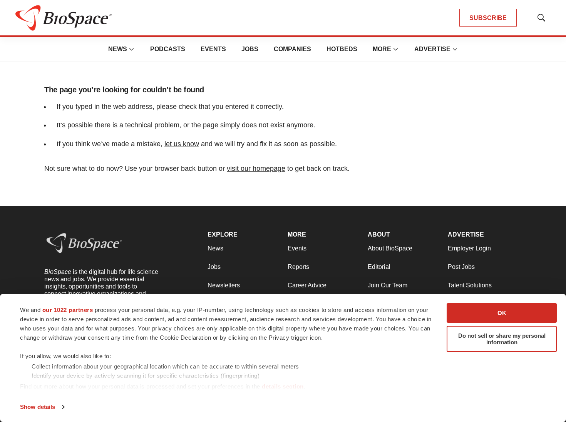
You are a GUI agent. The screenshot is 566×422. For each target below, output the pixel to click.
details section (283, 386)
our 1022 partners (67, 310)
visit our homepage (256, 168)
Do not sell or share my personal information (502, 338)
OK (501, 313)
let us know (181, 144)
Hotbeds (342, 49)
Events (213, 49)
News (117, 49)
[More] (132, 49)
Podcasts (167, 49)
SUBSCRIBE (488, 18)
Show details (37, 407)
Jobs (249, 49)
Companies (292, 49)
